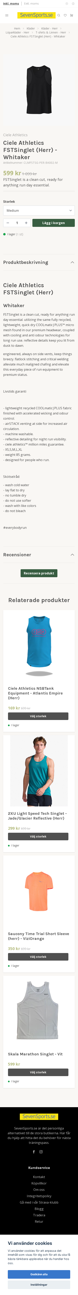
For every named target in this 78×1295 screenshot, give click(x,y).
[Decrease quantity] (7, 223)
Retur (39, 1221)
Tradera (39, 1215)
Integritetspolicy (39, 1196)
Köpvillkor (39, 1183)
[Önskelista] (65, 15)
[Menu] (6, 15)
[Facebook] (33, 1151)
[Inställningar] (66, 3)
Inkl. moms (11, 3)
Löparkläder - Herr (17, 32)
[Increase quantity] (26, 223)
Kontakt (39, 1177)
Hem (17, 28)
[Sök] (59, 15)
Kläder (31, 28)
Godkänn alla (39, 1274)
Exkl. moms (31, 3)
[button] (68, 91)
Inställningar (39, 1284)
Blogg (39, 1209)
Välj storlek (38, 716)
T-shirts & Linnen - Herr (51, 32)
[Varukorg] (71, 15)
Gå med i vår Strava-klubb (39, 1202)
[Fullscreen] (39, 90)
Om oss (39, 1189)
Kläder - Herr (49, 28)
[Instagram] (41, 1151)
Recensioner (17, 554)
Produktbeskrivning (25, 262)
